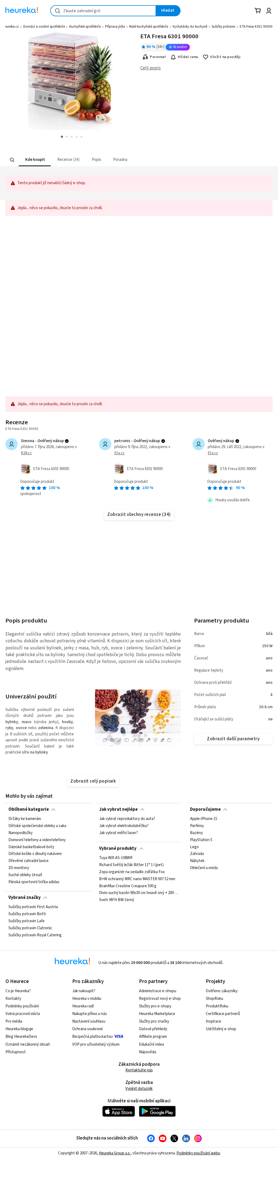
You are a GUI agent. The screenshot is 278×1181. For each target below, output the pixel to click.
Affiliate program (153, 1036)
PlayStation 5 (201, 840)
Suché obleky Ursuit (25, 875)
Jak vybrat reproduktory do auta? (127, 819)
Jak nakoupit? (83, 991)
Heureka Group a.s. (115, 1153)
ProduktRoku (217, 1006)
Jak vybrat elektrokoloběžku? (124, 826)
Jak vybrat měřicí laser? (118, 833)
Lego (194, 847)
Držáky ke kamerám (24, 819)
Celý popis (150, 68)
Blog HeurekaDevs (21, 1036)
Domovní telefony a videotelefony (37, 840)
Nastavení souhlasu (88, 1021)
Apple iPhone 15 (203, 819)
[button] (35, 160)
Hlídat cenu (188, 57)
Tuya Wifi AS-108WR (115, 858)
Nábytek (197, 861)
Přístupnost (15, 1052)
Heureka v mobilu (86, 998)
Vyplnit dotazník (139, 1088)
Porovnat (158, 57)
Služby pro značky (154, 1021)
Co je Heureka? (18, 991)
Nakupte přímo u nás (89, 1014)
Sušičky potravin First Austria (33, 907)
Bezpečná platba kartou (92, 1036)
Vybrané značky (24, 897)
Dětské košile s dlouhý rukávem (35, 854)
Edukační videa (151, 1044)
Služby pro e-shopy (155, 1006)
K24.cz (26, 453)
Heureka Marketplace (157, 1014)
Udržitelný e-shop (221, 1029)
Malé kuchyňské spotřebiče (148, 26)
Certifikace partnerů (223, 1014)
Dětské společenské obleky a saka (37, 826)
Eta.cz (119, 453)
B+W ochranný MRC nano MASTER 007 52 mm (137, 879)
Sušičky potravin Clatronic (30, 928)
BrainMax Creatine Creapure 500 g (127, 886)
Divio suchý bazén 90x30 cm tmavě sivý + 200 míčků (139, 893)
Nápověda (147, 1052)
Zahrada (197, 854)
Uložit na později (225, 57)
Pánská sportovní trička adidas (33, 882)
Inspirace (213, 1021)
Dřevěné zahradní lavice (28, 861)
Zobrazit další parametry (233, 739)
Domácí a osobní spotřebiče (44, 26)
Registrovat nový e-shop (160, 998)
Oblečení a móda (204, 868)
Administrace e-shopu (157, 991)
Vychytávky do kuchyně (189, 26)
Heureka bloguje (19, 1029)
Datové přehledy (153, 1029)
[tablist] (112, 160)
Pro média (13, 1021)
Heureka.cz (11, 26)
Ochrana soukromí (87, 1029)
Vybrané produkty (118, 848)
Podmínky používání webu (198, 1153)
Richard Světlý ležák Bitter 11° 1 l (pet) (131, 865)
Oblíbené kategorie (28, 809)
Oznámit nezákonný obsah (27, 1044)
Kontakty (13, 998)
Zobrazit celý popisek (93, 781)
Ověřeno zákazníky (222, 991)
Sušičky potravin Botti (27, 914)
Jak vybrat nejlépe (118, 809)
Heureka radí (83, 1006)
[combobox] (103, 10)
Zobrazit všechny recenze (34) (138, 514)
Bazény (196, 833)
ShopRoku (214, 998)
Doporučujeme (205, 809)
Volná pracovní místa (22, 1014)
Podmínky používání (22, 1006)
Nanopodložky (20, 833)
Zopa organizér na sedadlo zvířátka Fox (132, 872)
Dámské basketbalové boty (31, 847)
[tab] (35, 160)
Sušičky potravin (223, 26)
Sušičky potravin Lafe (26, 921)
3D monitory (18, 868)
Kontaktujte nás (139, 1070)
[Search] (12, 160)
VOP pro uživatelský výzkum (95, 1044)
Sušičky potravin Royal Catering (35, 935)
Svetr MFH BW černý (116, 900)
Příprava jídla (115, 26)
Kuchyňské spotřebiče (85, 26)
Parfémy (197, 826)
